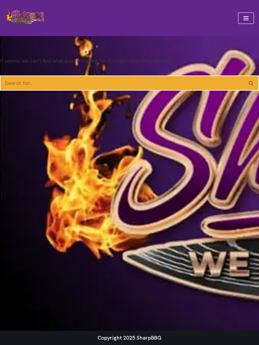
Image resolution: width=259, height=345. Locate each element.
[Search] (251, 83)
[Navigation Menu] (246, 18)
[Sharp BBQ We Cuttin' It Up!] (25, 18)
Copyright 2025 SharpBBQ (129, 337)
